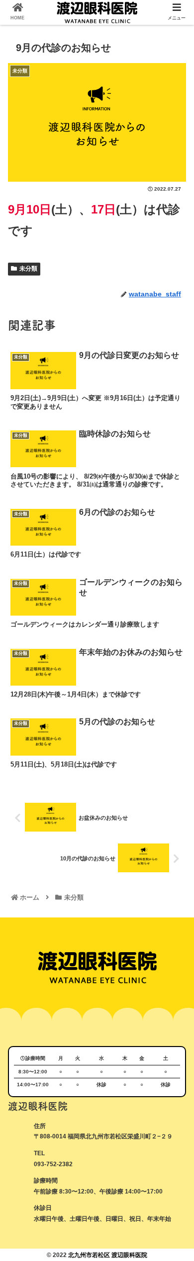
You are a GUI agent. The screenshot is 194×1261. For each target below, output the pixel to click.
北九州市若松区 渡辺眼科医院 (107, 1255)
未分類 (28, 268)
